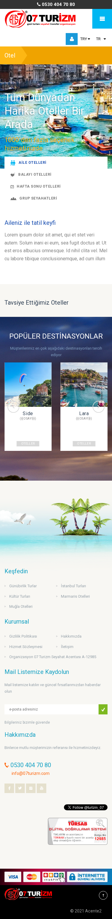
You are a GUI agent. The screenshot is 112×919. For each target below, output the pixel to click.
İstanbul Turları (73, 586)
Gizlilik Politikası (23, 636)
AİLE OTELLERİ (32, 163)
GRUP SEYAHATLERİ (38, 198)
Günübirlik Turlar (23, 586)
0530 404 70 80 (58, 4)
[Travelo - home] (40, 19)
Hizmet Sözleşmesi (25, 646)
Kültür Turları (19, 596)
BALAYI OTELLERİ (34, 174)
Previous (13, 407)
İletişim (67, 646)
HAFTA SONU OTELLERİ (39, 186)
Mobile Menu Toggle (102, 19)
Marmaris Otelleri (75, 596)
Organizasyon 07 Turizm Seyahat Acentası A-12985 (52, 657)
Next (99, 407)
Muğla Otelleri (21, 606)
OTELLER (28, 443)
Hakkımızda (71, 636)
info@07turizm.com (31, 773)
